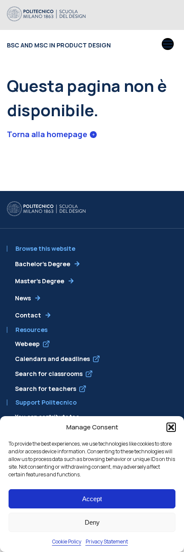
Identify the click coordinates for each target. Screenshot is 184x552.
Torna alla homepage (47, 134)
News (23, 298)
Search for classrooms (49, 374)
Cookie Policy (66, 541)
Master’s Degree (39, 281)
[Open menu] (167, 44)
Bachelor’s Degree (42, 264)
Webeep (27, 344)
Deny (92, 522)
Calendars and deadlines (52, 359)
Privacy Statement (107, 541)
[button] (171, 427)
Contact (28, 315)
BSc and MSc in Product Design (59, 45)
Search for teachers (45, 389)
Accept (92, 498)
